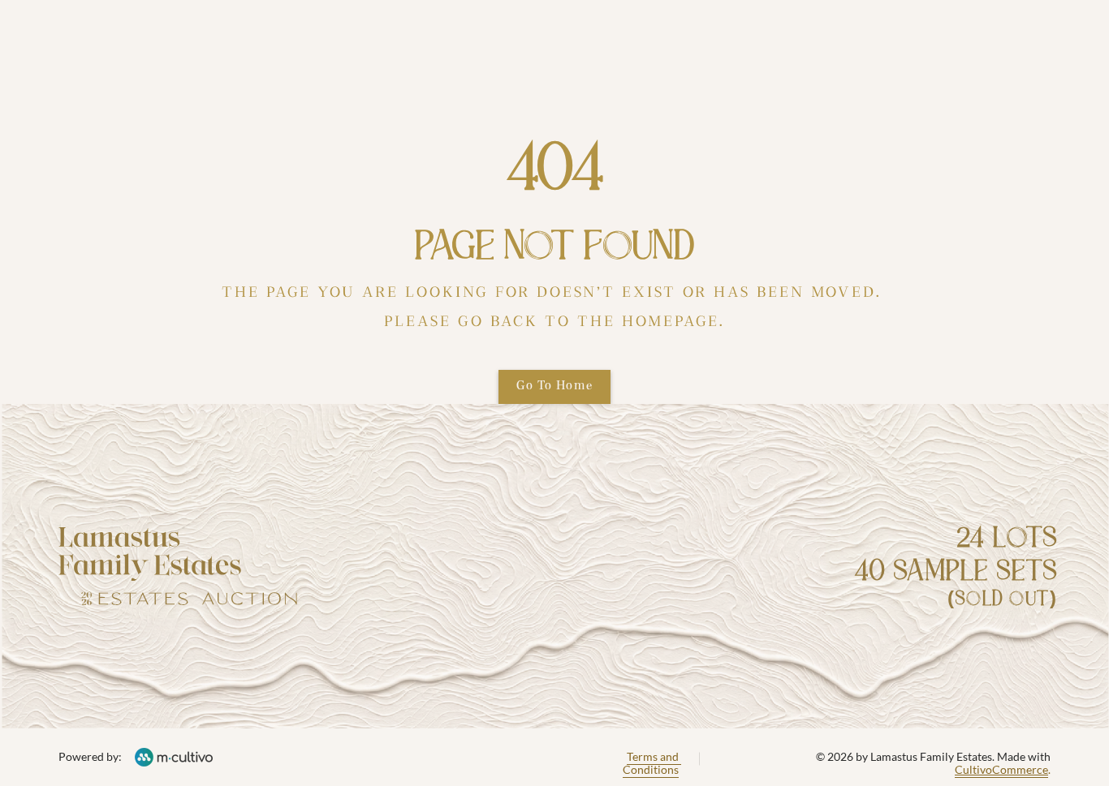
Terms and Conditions (652, 763)
